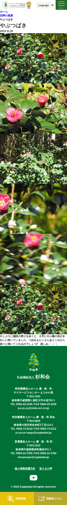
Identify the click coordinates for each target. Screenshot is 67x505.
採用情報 (20, 498)
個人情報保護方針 (25, 468)
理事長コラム (54, 498)
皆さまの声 (45, 468)
